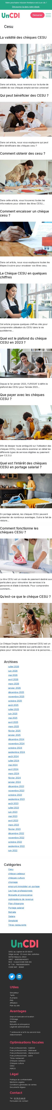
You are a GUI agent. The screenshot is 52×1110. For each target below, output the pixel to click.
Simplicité (13, 920)
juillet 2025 (13, 709)
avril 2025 (13, 722)
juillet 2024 (13, 760)
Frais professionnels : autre (21, 1056)
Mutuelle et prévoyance (20, 1024)
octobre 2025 (15, 700)
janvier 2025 (14, 735)
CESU (12, 1066)
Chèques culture (17, 1063)
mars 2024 (13, 773)
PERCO (13, 1069)
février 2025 (14, 730)
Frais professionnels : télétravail (23, 1050)
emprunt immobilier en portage (24, 886)
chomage (13, 882)
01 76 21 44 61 (19, 1098)
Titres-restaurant (17, 1058)
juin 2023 (12, 812)
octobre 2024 (15, 748)
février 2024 (14, 777)
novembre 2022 (16, 837)
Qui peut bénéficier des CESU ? (24, 95)
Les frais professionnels (20, 890)
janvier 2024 (14, 782)
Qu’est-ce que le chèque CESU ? (25, 597)
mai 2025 (12, 718)
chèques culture (16, 878)
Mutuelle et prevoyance (20, 895)
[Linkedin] (19, 976)
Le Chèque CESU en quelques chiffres (23, 275)
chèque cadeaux (16, 873)
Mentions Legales (17, 1082)
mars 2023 (13, 824)
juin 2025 (12, 713)
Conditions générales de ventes (23, 1085)
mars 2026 (13, 683)
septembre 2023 (16, 799)
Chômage (14, 1019)
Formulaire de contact (19, 1101)
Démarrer (37, 15)
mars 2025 (13, 726)
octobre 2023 (15, 795)
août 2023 (13, 803)
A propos (13, 998)
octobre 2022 (15, 842)
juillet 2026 (13, 666)
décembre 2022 (16, 833)
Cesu (10, 869)
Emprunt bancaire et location (22, 1017)
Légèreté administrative (19, 1027)
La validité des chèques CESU (23, 37)
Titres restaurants (17, 925)
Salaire (11, 916)
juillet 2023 (13, 807)
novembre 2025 (16, 696)
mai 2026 (12, 675)
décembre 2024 (16, 739)
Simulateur (14, 993)
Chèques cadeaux (17, 1061)
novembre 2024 (16, 743)
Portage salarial (16, 907)
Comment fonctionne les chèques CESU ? (19, 530)
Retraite (12, 912)
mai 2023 (12, 816)
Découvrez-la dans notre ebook (25, 7)
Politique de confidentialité (21, 1080)
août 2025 (13, 705)
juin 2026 (12, 671)
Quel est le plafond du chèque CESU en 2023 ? (23, 340)
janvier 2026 (14, 688)
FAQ (11, 1000)
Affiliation (13, 1003)
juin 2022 (12, 850)
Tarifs (12, 995)
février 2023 (14, 829)
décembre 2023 (16, 786)
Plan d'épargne (16, 903)
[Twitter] (12, 976)
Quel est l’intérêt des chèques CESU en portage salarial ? (23, 465)
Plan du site (15, 1006)
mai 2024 (13, 765)
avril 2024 (13, 769)
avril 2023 (13, 820)
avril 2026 (13, 679)
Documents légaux (17, 1087)
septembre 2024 (16, 752)
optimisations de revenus (20, 899)
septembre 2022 (16, 846)
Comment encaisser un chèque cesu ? (24, 213)
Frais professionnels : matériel (22, 1048)
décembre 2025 (16, 692)
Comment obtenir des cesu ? (22, 153)
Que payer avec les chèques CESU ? (22, 397)
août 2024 (13, 756)
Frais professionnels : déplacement (24, 1053)
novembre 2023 (16, 790)
